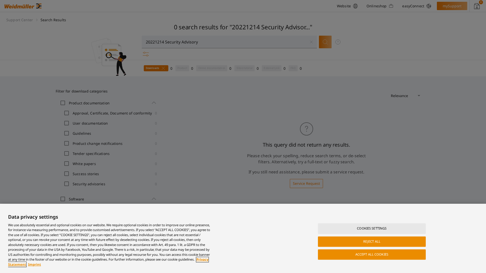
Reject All (371, 241)
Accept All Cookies (371, 254)
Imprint (34, 264)
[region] (243, 238)
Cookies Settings (372, 228)
